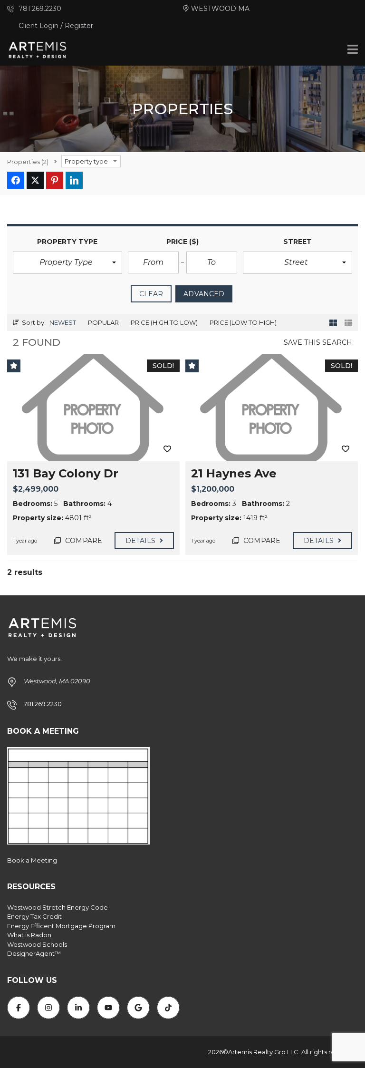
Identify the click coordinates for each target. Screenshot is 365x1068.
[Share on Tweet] (35, 180)
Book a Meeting (32, 860)
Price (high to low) (164, 322)
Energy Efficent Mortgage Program (61, 926)
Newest (62, 322)
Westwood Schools (37, 944)
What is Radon (29, 935)
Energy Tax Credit (34, 916)
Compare (82, 540)
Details (141, 540)
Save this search (318, 342)
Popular (103, 322)
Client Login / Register (56, 25)
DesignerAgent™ (34, 953)
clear (151, 294)
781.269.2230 (39, 8)
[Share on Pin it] (54, 180)
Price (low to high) (243, 322)
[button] (67, 262)
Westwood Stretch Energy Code (57, 907)
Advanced (203, 294)
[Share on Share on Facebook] (15, 180)
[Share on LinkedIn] (74, 180)
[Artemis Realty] (34, 50)
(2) (27, 161)
